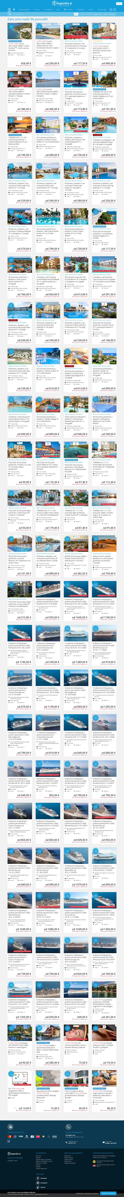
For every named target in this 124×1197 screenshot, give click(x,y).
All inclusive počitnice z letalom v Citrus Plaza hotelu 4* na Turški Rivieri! (74, 232)
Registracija (67, 1156)
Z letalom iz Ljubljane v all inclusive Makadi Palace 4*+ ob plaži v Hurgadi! (104, 142)
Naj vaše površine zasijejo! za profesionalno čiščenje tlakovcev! (48, 1094)
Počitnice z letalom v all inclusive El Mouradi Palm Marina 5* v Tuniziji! (19, 327)
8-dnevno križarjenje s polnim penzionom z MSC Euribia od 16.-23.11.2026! (104, 734)
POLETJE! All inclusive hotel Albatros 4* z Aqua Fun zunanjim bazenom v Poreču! (47, 465)
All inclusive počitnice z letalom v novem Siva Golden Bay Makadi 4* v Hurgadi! (75, 374)
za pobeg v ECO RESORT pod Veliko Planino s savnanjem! (18, 1045)
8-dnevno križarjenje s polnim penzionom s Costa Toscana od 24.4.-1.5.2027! (17, 824)
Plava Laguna (112, 14)
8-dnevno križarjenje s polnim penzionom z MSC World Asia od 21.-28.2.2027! (47, 869)
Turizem (36, 10)
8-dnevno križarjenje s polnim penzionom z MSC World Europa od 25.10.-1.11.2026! (104, 646)
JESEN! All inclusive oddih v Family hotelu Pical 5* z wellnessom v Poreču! (76, 558)
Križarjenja (80, 10)
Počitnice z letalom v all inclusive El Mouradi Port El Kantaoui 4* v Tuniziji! (75, 325)
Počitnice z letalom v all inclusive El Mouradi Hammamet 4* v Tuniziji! (47, 185)
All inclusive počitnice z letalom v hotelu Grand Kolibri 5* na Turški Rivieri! (48, 139)
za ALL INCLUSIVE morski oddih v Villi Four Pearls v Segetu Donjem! (48, 92)
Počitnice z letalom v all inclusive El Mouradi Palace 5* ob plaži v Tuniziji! (74, 186)
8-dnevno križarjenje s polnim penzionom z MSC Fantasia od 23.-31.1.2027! (104, 912)
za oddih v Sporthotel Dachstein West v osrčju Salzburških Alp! (48, 1048)
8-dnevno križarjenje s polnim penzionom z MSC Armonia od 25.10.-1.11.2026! (76, 913)
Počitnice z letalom (41, 1163)
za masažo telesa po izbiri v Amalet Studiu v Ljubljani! (103, 1045)
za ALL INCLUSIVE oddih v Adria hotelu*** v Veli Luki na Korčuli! (18, 46)
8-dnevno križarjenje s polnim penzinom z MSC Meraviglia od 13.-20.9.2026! (75, 691)
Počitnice (70, 10)
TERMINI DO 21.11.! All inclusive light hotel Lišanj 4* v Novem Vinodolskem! (48, 512)
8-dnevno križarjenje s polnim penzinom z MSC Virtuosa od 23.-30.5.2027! (104, 957)
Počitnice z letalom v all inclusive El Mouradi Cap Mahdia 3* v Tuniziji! (103, 185)
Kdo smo (38, 1156)
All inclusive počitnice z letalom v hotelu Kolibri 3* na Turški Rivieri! (48, 370)
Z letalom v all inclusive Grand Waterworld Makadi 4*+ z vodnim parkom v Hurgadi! (48, 280)
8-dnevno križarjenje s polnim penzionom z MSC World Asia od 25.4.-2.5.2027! (19, 913)
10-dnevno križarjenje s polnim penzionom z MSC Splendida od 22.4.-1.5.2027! (76, 869)
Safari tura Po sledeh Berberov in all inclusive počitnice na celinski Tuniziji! (103, 559)
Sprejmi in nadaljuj (108, 1193)
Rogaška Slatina (98, 14)
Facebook (43, 1178)
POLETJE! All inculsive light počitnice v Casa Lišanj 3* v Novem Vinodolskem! (19, 604)
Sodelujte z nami (12, 1160)
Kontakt (38, 1157)
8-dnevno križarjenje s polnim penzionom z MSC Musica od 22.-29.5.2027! (76, 1002)
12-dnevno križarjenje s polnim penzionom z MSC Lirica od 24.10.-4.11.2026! (76, 645)
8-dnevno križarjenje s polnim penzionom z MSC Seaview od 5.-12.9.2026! (47, 601)
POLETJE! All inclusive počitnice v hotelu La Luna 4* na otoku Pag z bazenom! (19, 465)
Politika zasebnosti (41, 1168)
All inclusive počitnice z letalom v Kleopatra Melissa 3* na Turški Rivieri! (102, 420)
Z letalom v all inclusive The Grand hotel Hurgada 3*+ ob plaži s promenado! (104, 279)
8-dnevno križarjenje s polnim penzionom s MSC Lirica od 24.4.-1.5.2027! (104, 868)
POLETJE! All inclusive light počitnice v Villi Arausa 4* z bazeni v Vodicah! (19, 512)
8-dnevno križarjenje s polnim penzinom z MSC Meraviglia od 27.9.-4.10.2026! (18, 735)
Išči (76, 14)
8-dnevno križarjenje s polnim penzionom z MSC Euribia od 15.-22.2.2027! (76, 780)
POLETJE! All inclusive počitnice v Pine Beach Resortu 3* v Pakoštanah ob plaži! (75, 468)
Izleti (58, 10)
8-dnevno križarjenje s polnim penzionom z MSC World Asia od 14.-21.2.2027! (19, 869)
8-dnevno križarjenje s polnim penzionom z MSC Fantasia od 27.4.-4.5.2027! (48, 823)
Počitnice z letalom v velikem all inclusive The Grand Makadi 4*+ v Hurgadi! (75, 140)
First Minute (48, 10)
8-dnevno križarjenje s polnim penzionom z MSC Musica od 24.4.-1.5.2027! (47, 780)
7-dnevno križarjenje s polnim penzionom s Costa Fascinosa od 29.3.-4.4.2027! (46, 646)
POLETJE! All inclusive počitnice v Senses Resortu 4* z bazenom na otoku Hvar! (19, 559)
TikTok (42, 1187)
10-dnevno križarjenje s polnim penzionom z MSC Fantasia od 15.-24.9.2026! (104, 690)
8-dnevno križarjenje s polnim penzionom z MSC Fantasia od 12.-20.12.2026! (76, 601)
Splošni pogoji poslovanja (43, 1159)
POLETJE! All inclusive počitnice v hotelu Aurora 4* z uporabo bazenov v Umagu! (76, 95)
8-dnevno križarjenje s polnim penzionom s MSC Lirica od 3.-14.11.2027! (19, 1002)
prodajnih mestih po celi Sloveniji (104, 1156)
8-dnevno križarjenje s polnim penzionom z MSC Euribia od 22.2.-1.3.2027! (104, 780)
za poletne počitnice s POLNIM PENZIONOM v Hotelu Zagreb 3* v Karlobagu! (103, 1003)
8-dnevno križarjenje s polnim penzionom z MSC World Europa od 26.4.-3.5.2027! (76, 958)
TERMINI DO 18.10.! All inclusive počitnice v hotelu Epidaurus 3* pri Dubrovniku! (103, 95)
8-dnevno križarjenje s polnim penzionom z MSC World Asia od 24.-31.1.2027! (104, 824)
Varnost (38, 1165)
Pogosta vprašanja (69, 1163)
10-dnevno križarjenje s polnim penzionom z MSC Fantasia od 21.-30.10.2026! (48, 690)
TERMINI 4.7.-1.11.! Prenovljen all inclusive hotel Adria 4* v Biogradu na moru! (103, 465)
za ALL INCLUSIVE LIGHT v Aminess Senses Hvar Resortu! (102, 49)
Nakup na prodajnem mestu (44, 1161)
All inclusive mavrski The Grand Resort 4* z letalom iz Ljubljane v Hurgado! (76, 279)
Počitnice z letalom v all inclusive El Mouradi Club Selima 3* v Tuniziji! (19, 185)
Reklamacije (67, 1161)
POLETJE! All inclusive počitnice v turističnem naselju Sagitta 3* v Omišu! (103, 234)
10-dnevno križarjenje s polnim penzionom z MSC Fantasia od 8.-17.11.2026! (76, 734)
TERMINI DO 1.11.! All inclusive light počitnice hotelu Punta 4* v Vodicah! (76, 512)
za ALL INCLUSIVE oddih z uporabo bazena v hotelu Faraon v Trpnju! (19, 92)
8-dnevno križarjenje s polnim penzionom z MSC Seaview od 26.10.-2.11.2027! (47, 913)
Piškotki (38, 1167)
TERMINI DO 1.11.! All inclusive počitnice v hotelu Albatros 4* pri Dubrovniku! (17, 140)
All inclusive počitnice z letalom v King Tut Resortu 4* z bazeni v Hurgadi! (102, 372)
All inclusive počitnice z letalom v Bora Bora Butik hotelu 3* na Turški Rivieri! (47, 232)
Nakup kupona (68, 1157)
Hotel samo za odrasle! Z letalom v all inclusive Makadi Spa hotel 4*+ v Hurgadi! (75, 420)
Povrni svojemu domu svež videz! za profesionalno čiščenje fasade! (75, 1094)
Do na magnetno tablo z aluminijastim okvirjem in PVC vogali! (19, 1091)
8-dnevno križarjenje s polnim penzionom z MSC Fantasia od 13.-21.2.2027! (104, 601)
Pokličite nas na (72, 1142)
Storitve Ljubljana (24, 10)
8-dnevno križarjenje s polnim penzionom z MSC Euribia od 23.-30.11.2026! (19, 780)
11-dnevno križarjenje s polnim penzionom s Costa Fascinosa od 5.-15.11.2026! (46, 735)
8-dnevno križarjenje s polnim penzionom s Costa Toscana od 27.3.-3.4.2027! (17, 958)
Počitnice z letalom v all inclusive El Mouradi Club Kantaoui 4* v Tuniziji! (19, 370)
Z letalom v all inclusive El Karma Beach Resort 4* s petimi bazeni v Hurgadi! (19, 419)
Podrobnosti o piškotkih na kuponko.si (87, 1193)
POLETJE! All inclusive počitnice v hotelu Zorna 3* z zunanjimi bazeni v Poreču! (103, 326)
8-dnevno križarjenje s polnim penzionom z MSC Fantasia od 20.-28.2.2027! (19, 645)
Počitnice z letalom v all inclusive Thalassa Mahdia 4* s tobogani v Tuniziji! (19, 231)
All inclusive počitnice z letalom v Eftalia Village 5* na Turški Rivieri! (48, 419)
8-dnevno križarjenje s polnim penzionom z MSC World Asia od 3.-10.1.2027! (76, 823)
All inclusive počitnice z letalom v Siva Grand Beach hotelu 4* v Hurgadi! (18, 280)
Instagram (43, 1183)
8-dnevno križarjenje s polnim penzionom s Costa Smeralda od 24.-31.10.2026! (17, 691)
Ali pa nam (110, 1142)
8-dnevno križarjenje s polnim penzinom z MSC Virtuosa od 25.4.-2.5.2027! (48, 957)
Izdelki (91, 10)
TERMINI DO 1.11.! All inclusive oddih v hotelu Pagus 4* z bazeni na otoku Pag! (103, 513)
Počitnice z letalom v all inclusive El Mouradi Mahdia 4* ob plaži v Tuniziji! (46, 326)
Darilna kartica (68, 1159)
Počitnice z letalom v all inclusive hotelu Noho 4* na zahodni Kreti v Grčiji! (47, 558)
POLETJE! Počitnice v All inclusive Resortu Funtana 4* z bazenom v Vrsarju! (76, 45)
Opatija (105, 14)
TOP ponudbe (101, 10)
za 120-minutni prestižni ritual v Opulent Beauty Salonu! (75, 1045)
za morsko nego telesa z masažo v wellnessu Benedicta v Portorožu (102, 1094)
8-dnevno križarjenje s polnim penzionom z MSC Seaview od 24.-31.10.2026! (48, 1002)
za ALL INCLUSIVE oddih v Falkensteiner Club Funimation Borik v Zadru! (48, 44)
